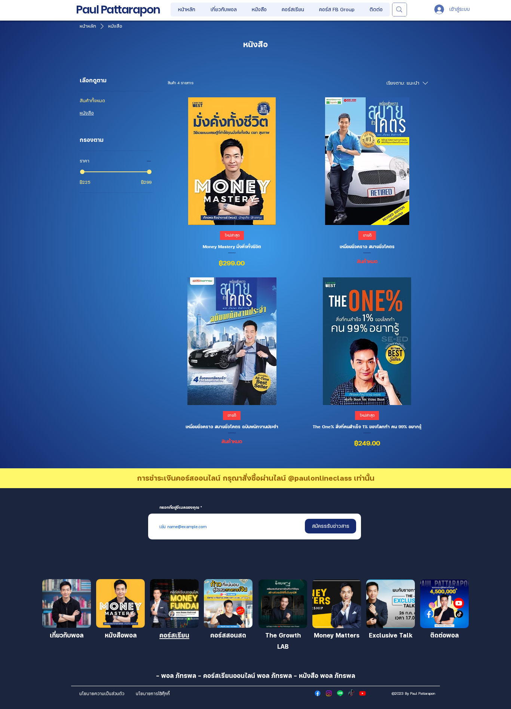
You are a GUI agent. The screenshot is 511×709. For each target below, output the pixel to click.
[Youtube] (362, 693)
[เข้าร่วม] (66, 603)
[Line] (340, 693)
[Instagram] (329, 693)
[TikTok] (351, 693)
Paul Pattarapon (118, 9)
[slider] (82, 171)
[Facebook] (317, 693)
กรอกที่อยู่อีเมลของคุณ (179, 507)
